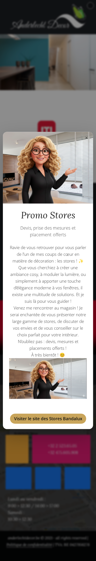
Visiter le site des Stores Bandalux (48, 418)
